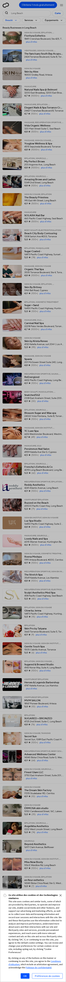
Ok (25, 976)
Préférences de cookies (47, 976)
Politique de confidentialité (39, 967)
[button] (60, 895)
